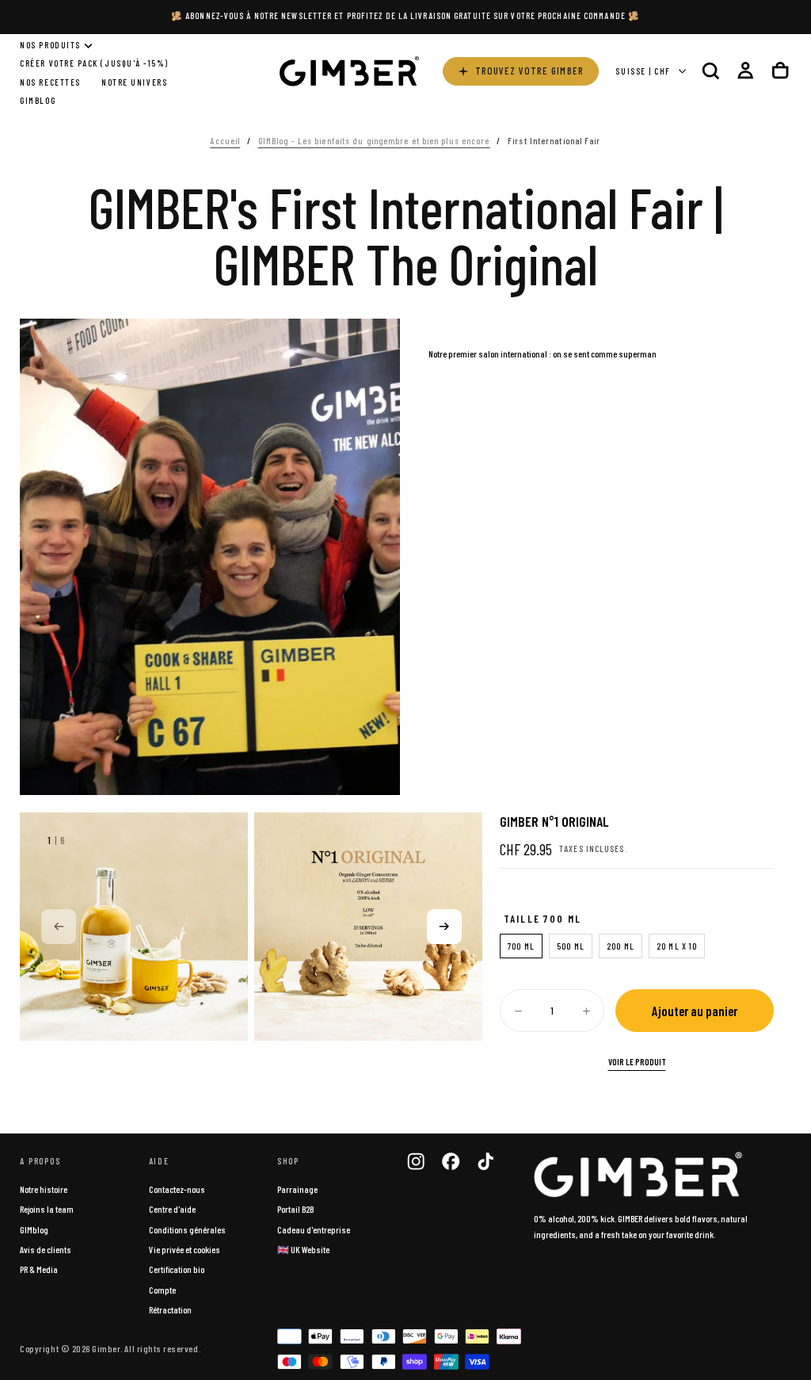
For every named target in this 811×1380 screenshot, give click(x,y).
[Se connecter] (745, 71)
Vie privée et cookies (184, 1249)
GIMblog (34, 1229)
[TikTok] (485, 1161)
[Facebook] (450, 1161)
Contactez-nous (177, 1189)
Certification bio (176, 1269)
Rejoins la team (47, 1208)
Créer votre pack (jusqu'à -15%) (94, 63)
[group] (134, 926)
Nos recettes (50, 82)
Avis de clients (45, 1249)
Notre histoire (43, 1189)
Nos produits (50, 45)
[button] (710, 71)
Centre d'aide (172, 1208)
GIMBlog (37, 100)
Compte (162, 1289)
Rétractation (170, 1309)
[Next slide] (444, 926)
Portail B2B (295, 1208)
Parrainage (297, 1189)
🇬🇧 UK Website (303, 1249)
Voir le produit (637, 1062)
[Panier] (780, 71)
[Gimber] (638, 1174)
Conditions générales (187, 1229)
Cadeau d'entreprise (313, 1229)
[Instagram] (416, 1161)
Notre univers (134, 82)
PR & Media (39, 1269)
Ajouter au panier (694, 1011)
